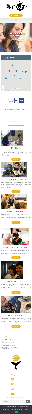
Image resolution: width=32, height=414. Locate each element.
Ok (16, 411)
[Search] (28, 401)
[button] (16, 20)
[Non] (29, 409)
